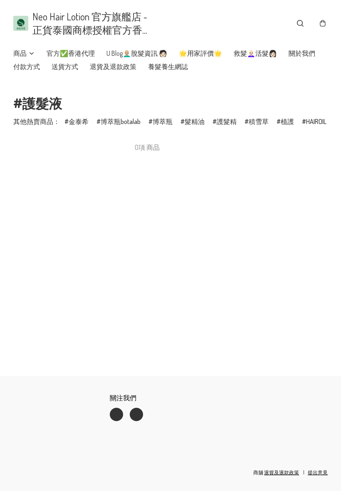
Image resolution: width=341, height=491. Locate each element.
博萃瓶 (163, 121)
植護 (287, 121)
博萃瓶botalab (121, 121)
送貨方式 (65, 66)
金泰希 (79, 121)
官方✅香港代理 (71, 53)
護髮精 (227, 121)
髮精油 (195, 121)
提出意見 (318, 472)
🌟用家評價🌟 (200, 53)
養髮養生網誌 (168, 66)
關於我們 (302, 53)
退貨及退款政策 (113, 66)
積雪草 (259, 121)
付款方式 (26, 66)
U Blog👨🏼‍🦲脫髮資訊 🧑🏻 (136, 53)
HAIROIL (316, 121)
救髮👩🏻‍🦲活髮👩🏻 (255, 53)
